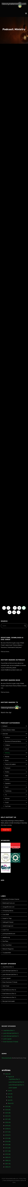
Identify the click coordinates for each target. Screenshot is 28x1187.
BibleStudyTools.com (8, 903)
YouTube (7, 806)
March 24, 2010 (8, 389)
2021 (7, 1119)
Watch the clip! (6, 712)
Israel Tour (5, 930)
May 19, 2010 (7, 170)
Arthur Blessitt (11, 436)
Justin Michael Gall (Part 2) (10, 971)
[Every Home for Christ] (15, 857)
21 (14, 612)
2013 (7, 1144)
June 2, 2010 (7, 57)
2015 (7, 1138)
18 (19, 608)
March (10, 1103)
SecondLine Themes (19, 1180)
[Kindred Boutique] (6, 857)
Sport (6, 787)
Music (7, 760)
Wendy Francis (10, 280)
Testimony (8, 791)
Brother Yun (9, 55)
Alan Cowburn (10, 336)
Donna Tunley (10, 553)
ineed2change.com (7, 926)
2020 (7, 1122)
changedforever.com (8, 907)
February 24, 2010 (8, 556)
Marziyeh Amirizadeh (8, 1001)
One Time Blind (6, 945)
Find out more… (5, 651)
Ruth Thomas (10, 226)
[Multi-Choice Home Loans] (6, 868)
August (11, 1077)
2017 (7, 1132)
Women (7, 798)
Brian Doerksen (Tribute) (9, 982)
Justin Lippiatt (6, 978)
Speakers (8, 783)
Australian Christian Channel (10, 899)
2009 (7, 1157)
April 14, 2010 (7, 283)
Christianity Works (7, 911)
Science (7, 779)
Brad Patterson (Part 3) (9, 990)
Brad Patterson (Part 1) (9, 997)
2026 (7, 1074)
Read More (7, 84)
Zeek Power (5, 986)
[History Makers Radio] (14, 5)
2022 (7, 1116)
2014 (7, 1141)
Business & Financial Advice (13, 741)
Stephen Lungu (11, 167)
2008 (7, 1160)
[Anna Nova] (6, 847)
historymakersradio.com (12, 1178)
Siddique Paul (10, 496)
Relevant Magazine (8, 949)
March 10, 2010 (8, 499)
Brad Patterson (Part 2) (9, 993)
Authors (7, 737)
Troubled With (6, 953)
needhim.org (6, 937)
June (10, 1094)
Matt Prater (15, 57)
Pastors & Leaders (10, 764)
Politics (7, 772)
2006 (7, 1167)
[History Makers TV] (11, 707)
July (10, 1090)
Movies (7, 756)
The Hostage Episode (13, 111)
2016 (7, 1135)
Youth (7, 802)
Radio (6, 776)
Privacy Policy (22, 1178)
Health (7, 749)
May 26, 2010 (7, 114)
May (10, 1097)
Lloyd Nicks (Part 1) (8, 967)
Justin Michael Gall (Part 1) (10, 974)
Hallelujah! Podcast (7, 922)
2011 (7, 1151)
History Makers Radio (8, 730)
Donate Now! (6, 829)
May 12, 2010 (7, 229)
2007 (7, 1164)
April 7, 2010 (7, 339)
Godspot (4, 726)
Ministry (7, 753)
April (10, 1100)
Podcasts (7, 768)
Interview (5, 734)
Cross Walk (5, 914)
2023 (7, 1113)
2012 (7, 1148)
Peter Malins (9, 386)
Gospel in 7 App (7, 918)
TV (6, 795)
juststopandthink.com (8, 933)
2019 (7, 1125)
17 (14, 608)
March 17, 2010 (8, 438)
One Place (5, 941)
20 (9, 612)
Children (7, 745)
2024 (7, 1110)
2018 (7, 1129)
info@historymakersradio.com (13, 670)
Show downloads (7, 1058)
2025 (7, 1106)
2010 (7, 1154)
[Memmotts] (15, 847)
